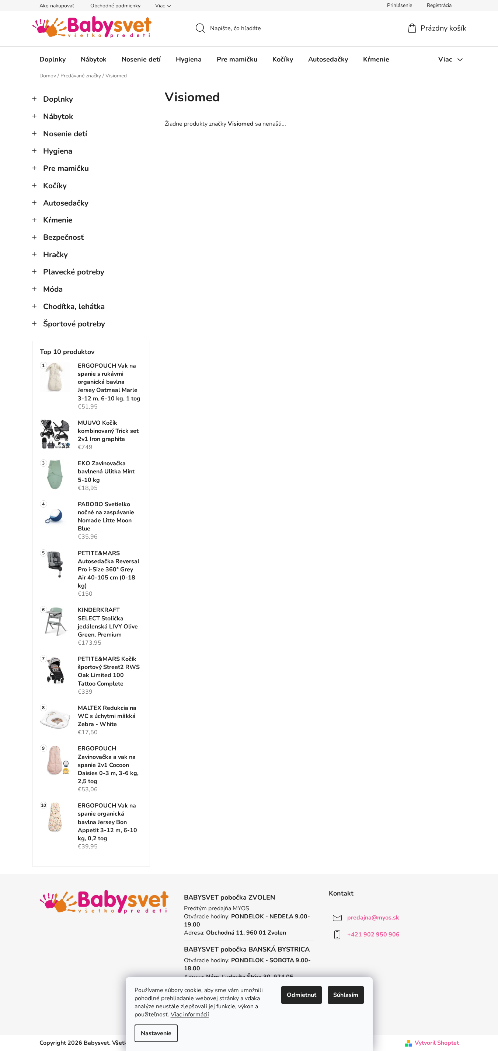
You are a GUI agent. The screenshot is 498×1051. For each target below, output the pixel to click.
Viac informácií (190, 1014)
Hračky (55, 254)
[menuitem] (52, 59)
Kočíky (55, 186)
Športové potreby (74, 324)
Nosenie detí (65, 134)
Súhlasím (345, 995)
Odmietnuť (301, 995)
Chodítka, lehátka (74, 306)
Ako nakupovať (56, 5)
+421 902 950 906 (373, 935)
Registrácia (439, 5)
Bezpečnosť (63, 237)
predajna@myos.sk (373, 918)
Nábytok (58, 116)
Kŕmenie (57, 220)
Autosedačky (65, 203)
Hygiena (57, 151)
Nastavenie (156, 1033)
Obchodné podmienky (115, 5)
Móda (53, 289)
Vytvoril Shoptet (437, 1043)
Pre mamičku (66, 168)
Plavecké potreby (73, 272)
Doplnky (58, 99)
